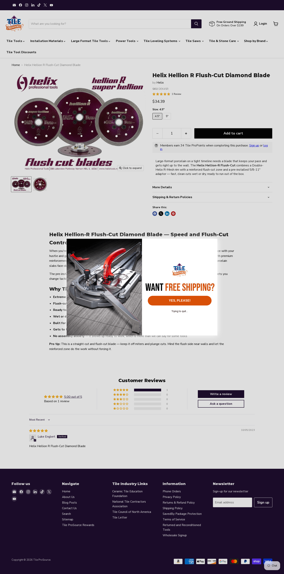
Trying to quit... (180, 311)
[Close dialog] (212, 243)
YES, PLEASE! (179, 300)
